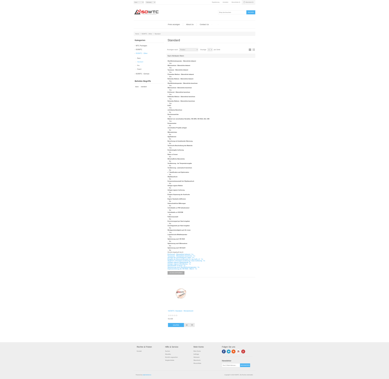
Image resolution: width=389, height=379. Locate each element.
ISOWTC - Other (147, 34)
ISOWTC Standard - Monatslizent (180, 311)
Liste (253, 49)
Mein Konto (197, 351)
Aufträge (196, 354)
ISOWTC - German (142, 74)
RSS (233, 351)
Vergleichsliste (169, 360)
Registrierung (215, 2)
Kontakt (139, 351)
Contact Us (204, 24)
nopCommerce (147, 375)
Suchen (167, 351)
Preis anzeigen (174, 24)
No (170, 112)
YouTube (238, 351)
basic (137, 86)
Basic (139, 58)
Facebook (224, 351)
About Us (190, 24)
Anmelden (225, 2)
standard (144, 86)
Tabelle (250, 49)
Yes (170, 63)
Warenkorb (196, 360)
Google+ (243, 351)
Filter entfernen (176, 273)
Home (137, 34)
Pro (138, 65)
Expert (139, 69)
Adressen (196, 357)
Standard (140, 62)
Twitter (229, 351)
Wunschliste (197, 363)
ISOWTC (139, 49)
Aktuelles (168, 354)
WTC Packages (141, 46)
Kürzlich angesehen (171, 357)
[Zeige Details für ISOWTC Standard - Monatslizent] (181, 293)
